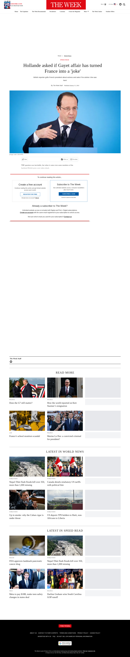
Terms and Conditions (67, 633)
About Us (33, 633)
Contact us (68, 217)
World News (67, 56)
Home (59, 56)
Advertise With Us (44, 636)
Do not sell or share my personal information (74, 636)
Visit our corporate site (89, 651)
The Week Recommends (39, 11)
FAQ (54, 636)
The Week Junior (97, 11)
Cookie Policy (95, 633)
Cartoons (62, 11)
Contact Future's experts (48, 633)
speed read (64, 60)
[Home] (16, 11)
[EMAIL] (11, 361)
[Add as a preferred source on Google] (65, 643)
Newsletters (52, 11)
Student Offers (110, 11)
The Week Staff (58, 85)
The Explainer (24, 11)
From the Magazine (74, 11)
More (85, 11)
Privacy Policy (82, 633)
